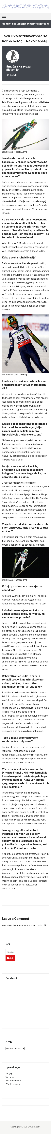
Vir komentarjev (13, 1080)
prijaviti (42, 925)
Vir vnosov (11, 1077)
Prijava (9, 1074)
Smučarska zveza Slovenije (18, 68)
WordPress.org (13, 1084)
